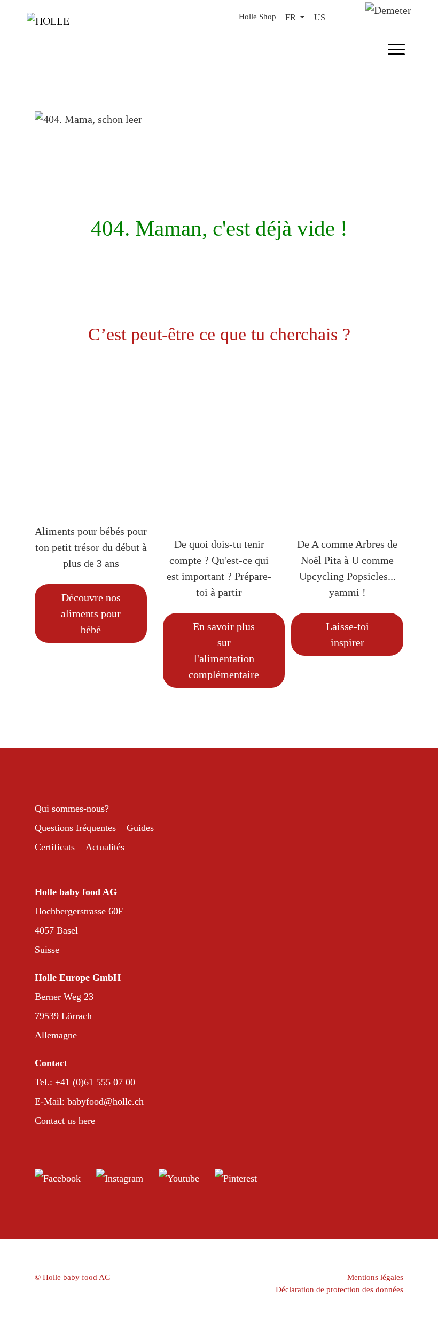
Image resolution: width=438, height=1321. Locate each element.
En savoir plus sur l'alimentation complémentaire (224, 650)
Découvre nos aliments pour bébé (91, 613)
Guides (140, 827)
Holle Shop (257, 16)
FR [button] (291, 17)
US (319, 17)
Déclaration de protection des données (339, 1289)
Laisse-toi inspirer (347, 634)
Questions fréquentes (75, 827)
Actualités (104, 847)
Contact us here (65, 1120)
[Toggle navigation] (396, 47)
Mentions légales (375, 1277)
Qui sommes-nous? (72, 808)
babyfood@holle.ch (105, 1101)
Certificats (55, 847)
